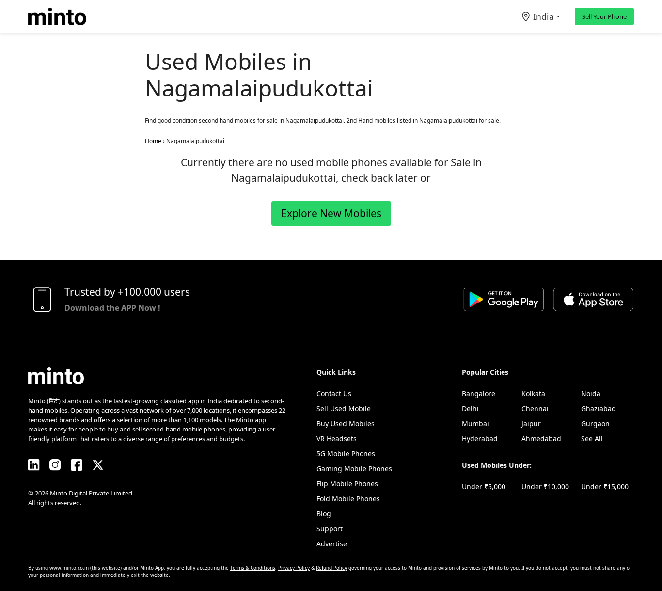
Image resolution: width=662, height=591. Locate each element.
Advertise (331, 543)
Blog (323, 513)
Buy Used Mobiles (345, 423)
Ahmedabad (541, 438)
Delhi (470, 408)
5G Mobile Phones (345, 453)
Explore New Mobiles (331, 213)
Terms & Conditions (252, 567)
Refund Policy (331, 567)
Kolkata (533, 393)
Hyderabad (480, 438)
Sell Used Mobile (343, 408)
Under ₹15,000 (605, 486)
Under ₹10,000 (545, 486)
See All (592, 438)
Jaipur (531, 423)
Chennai (535, 408)
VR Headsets (336, 438)
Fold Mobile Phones (348, 498)
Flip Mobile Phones (347, 483)
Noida (590, 393)
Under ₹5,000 (483, 486)
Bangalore (478, 393)
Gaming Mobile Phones (354, 468)
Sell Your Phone (604, 16)
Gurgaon (595, 423)
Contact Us (333, 393)
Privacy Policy (294, 567)
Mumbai (475, 423)
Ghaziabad (598, 408)
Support (329, 528)
